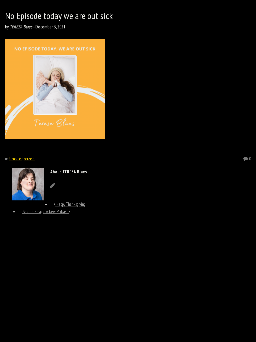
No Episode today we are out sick (59, 15)
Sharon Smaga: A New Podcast (45, 211)
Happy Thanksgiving (70, 204)
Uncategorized (22, 159)
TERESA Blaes (21, 27)
